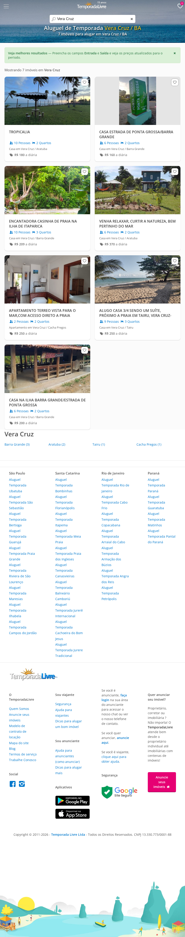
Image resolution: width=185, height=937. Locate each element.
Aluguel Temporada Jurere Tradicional (69, 650)
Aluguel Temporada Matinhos (156, 519)
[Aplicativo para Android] (72, 804)
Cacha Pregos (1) (148, 444)
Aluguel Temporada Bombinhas (64, 485)
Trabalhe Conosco (22, 760)
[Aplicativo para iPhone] (72, 817)
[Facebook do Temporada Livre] (13, 785)
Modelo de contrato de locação (17, 731)
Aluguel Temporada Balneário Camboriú (64, 590)
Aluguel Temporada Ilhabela (17, 610)
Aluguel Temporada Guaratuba (156, 502)
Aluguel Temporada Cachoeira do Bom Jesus (69, 630)
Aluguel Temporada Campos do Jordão (23, 627)
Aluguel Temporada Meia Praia (68, 536)
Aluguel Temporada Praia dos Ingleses (68, 553)
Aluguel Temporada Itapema (64, 519)
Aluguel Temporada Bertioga (17, 519)
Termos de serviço (23, 754)
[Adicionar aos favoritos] (84, 82)
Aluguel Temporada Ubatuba (17, 485)
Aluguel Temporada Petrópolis (110, 593)
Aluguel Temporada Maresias (17, 593)
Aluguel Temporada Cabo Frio (114, 502)
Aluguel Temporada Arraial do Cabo (113, 536)
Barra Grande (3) (17, 444)
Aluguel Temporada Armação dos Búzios (111, 556)
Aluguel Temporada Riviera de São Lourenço (19, 573)
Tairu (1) (98, 444)
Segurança (63, 704)
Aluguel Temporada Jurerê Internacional (69, 610)
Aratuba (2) (57, 444)
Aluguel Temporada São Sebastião (21, 502)
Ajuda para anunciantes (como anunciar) (67, 756)
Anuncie (160, 782)
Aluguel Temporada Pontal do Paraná (162, 536)
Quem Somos (19, 709)
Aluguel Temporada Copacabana (111, 519)
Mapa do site (19, 743)
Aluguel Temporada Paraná (156, 485)
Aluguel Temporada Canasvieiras (64, 570)
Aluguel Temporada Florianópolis (65, 502)
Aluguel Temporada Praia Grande (22, 553)
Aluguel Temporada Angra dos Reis (115, 576)
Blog (12, 748)
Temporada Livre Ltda (68, 834)
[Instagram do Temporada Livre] (22, 785)
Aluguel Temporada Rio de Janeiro (115, 485)
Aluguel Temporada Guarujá (17, 536)
